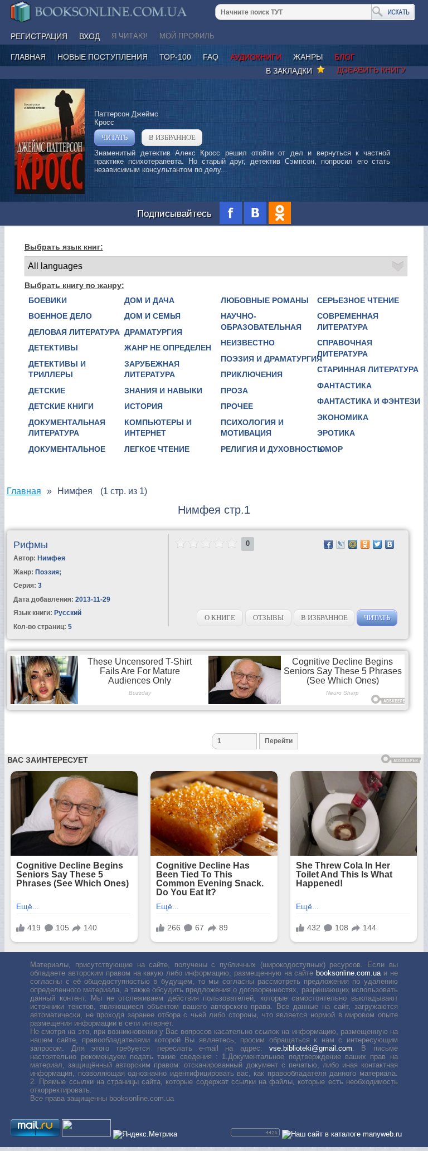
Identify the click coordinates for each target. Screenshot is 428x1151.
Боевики (47, 300)
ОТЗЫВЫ (268, 617)
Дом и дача (149, 300)
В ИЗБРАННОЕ (172, 137)
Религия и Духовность (272, 449)
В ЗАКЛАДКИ (291, 70)
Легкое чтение (156, 449)
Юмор (330, 449)
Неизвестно (248, 342)
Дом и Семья (152, 315)
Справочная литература (344, 348)
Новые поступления (102, 56)
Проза (234, 390)
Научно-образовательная (261, 321)
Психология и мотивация (252, 428)
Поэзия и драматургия (271, 358)
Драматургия (153, 332)
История (143, 406)
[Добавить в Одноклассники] (365, 544)
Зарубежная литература (151, 369)
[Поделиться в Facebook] (328, 544)
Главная (28, 56)
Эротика (336, 432)
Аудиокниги (255, 56)
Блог (344, 56)
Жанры (308, 56)
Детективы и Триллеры (57, 369)
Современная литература (347, 321)
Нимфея (51, 558)
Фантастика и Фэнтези (368, 401)
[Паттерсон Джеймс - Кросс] (49, 191)
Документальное (66, 449)
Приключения (252, 374)
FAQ (210, 56)
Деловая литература (74, 332)
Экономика (342, 417)
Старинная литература (368, 369)
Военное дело (60, 315)
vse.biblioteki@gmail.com (310, 1048)
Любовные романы (265, 300)
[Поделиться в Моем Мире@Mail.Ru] (352, 544)
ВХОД (89, 36)
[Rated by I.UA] (86, 1134)
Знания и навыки (163, 390)
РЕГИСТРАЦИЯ (39, 36)
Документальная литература (66, 428)
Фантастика (344, 385)
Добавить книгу (371, 69)
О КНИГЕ (220, 617)
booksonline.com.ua (348, 973)
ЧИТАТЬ (114, 137)
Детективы (53, 347)
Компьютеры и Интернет (158, 428)
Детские (46, 390)
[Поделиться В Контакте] (389, 544)
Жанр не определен (167, 347)
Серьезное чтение (358, 300)
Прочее (237, 406)
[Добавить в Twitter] (377, 544)
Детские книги (61, 406)
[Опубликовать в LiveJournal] (340, 544)
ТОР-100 (175, 56)
